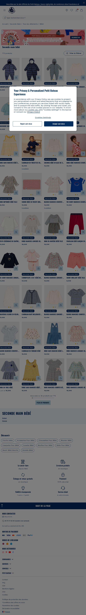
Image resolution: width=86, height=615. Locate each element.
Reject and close (26, 124)
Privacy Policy (34, 112)
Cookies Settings (43, 117)
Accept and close (59, 124)
